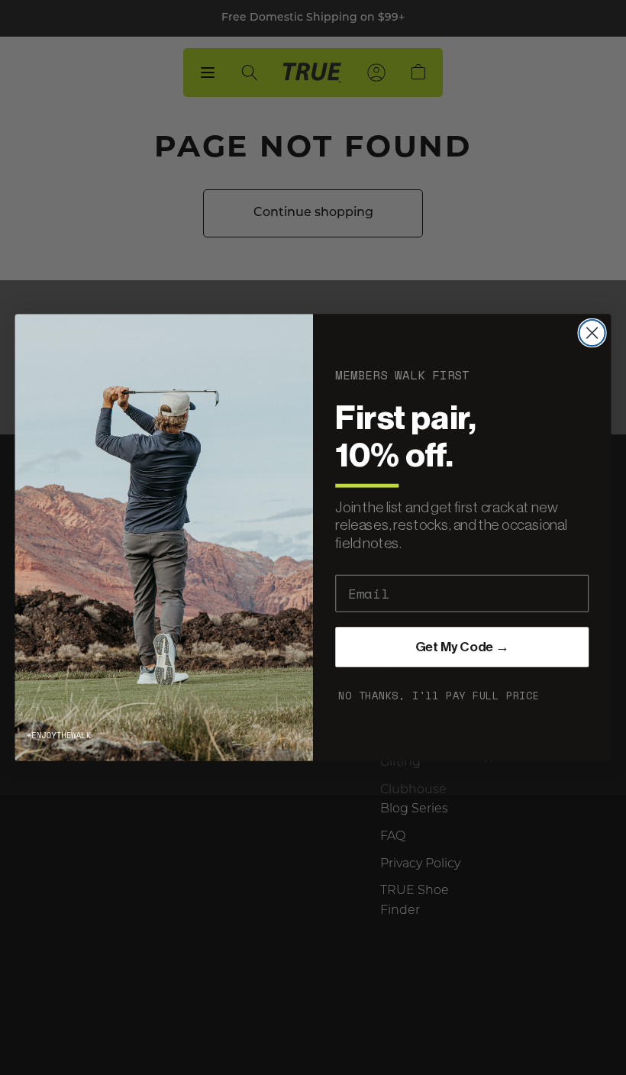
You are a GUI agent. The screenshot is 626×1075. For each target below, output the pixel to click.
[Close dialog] (592, 333)
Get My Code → (462, 647)
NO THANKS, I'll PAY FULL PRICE (439, 695)
